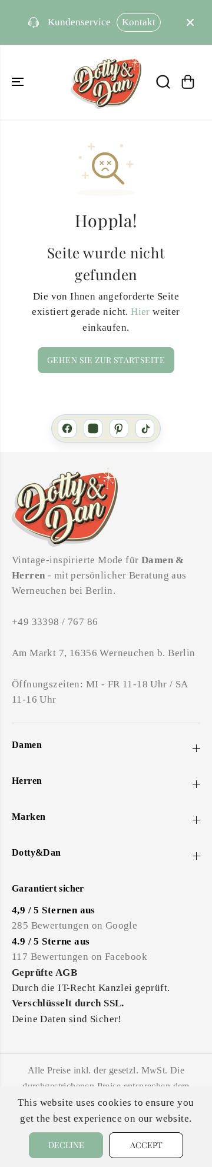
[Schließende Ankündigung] (190, 22)
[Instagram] (93, 428)
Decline (66, 1145)
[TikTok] (144, 428)
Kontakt (138, 22)
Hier (140, 311)
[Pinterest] (119, 428)
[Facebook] (67, 428)
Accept (146, 1145)
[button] (19, 82)
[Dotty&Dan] (106, 82)
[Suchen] (163, 81)
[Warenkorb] (187, 81)
